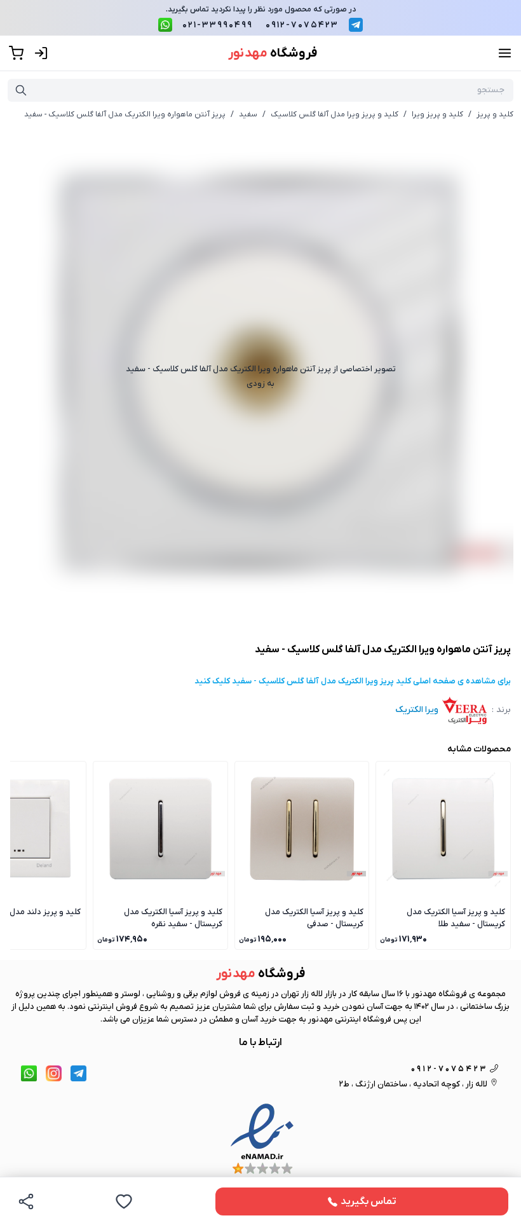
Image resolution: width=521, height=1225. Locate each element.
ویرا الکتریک (416, 710)
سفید (248, 114)
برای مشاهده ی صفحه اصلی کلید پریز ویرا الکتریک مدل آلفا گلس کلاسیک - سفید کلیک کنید (352, 681)
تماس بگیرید (368, 1201)
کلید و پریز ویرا (437, 114)
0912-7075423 (302, 25)
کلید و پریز (495, 114)
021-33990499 (217, 25)
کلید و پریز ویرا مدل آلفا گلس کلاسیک (334, 114)
